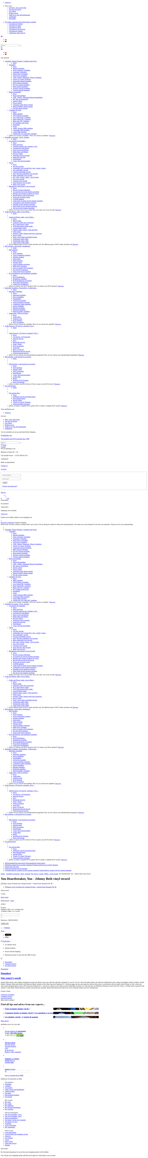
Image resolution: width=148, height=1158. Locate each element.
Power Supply (17, 103)
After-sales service (11, 1143)
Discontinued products (12, 1095)
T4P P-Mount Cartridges (20, 115)
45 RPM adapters (18, 199)
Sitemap (7, 1145)
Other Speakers (18, 261)
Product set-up (13, 13)
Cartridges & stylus (15, 110)
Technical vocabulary (7, 994)
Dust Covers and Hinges (20, 150)
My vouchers (9, 1109)
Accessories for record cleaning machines (26, 192)
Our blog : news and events (17, 8)
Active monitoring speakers (21, 255)
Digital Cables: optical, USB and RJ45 (25, 230)
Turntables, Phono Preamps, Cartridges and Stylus (21, 61)
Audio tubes (17, 317)
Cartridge (8, 1086)
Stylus (15, 126)
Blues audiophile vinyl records (22, 175)
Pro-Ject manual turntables (21, 85)
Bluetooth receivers (19, 342)
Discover (52, 135)
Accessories (8, 1088)
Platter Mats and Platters (20, 152)
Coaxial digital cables (19, 228)
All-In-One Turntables (20, 76)
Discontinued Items (19, 398)
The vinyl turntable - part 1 (13, 1116)
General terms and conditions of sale (16, 1134)
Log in (5, 482)
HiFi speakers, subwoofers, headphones (17, 246)
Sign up (3, 492)
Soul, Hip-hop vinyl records (22, 183)
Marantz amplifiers (19, 308)
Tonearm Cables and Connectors (23, 222)
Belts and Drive (18, 144)
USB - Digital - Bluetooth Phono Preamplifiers (28, 97)
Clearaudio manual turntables (22, 81)
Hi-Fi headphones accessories (22, 281)
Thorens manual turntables (21, 90)
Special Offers (17, 400)
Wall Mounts (17, 159)
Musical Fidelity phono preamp (23, 106)
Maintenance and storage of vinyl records (22, 186)
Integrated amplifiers (19, 295)
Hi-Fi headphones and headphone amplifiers (23, 273)
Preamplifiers (17, 299)
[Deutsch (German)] (6, 41)
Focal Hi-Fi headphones (20, 282)
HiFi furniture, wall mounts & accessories (18, 357)
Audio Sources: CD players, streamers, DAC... (20, 326)
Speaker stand (17, 262)
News (15, 67)
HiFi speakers (13, 250)
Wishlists (5, 928)
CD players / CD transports (21, 337)
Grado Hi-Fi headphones (21, 284)
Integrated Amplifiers (15, 291)
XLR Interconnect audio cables (23, 226)
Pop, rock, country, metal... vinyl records (26, 177)
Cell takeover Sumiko (16, 31)
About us (8, 2)
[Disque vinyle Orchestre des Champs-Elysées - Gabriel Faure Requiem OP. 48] (30, 887)
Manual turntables (18, 68)
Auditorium (12, 17)
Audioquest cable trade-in (17, 33)
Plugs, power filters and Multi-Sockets (25, 237)
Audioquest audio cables (20, 239)
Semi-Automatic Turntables (21, 70)
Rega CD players (18, 349)
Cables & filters (10, 1091)
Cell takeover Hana (15, 25)
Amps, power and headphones (14, 1089)
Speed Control (17, 101)
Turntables (12, 65)
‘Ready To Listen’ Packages (22, 79)
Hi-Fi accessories (18, 322)
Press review (9, 1141)
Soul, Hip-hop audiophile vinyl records (25, 174)
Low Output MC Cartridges (22, 117)
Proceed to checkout (7, 522)
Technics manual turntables (21, 88)
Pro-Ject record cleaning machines (24, 208)
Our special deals (10, 386)
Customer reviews (10, 964)
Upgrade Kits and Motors (21, 148)
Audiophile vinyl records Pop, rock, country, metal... (29, 168)
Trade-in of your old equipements (19, 15)
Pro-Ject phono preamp (20, 108)
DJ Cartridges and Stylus (21, 123)
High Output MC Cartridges (22, 119)
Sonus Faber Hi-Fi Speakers (22, 271)
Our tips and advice (15, 9)
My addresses (9, 1106)
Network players (18, 339)
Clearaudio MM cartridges (21, 130)
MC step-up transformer (20, 99)
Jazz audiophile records (20, 170)
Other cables (17, 232)
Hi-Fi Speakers (17, 253)
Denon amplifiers (18, 306)
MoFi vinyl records (19, 184)
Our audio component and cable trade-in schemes (20, 22)
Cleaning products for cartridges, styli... (25, 146)
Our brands (8, 1097)
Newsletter (12, 18)
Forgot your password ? (10, 486)
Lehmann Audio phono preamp (23, 105)
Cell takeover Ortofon (16, 24)
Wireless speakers (18, 257)
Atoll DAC (16, 348)
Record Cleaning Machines (21, 190)
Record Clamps (18, 154)
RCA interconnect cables (21, 224)
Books (15, 378)
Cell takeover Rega (15, 27)
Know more (4, 897)
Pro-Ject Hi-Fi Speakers (20, 270)
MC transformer (10, 1127)
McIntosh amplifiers (19, 310)
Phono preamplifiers (11, 1118)
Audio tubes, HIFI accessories (18, 313)
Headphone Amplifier (20, 279)
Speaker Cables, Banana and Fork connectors (27, 233)
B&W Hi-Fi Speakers (20, 266)
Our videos (12, 11)
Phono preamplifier (15, 92)
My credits (8, 1104)
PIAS (12, 901)
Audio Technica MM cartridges (23, 128)
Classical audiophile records (22, 172)
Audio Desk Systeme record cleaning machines (28, 201)
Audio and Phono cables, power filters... (17, 212)
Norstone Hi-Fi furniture (20, 380)
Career (7, 1140)
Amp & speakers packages (21, 264)
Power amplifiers (18, 297)
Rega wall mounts (18, 382)
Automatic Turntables (20, 72)
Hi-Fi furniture (17, 320)
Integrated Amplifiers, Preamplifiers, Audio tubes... (21, 288)
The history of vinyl (11, 1122)
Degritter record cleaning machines (24, 204)
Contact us (4, 466)
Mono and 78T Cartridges (21, 121)
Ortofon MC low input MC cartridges (25, 134)
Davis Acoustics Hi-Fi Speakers (23, 268)
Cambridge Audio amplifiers (22, 304)
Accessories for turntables (17, 141)
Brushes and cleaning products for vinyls (26, 193)
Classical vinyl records (20, 181)
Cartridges (8, 1123)
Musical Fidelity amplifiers (21, 311)
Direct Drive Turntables (20, 74)
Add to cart (5, 924)
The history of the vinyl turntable (15, 1120)
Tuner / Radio (17, 344)
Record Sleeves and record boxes (23, 195)
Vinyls (11, 163)
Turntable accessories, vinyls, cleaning (17, 137)
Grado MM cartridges (20, 132)
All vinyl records (18, 166)
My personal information (13, 1107)
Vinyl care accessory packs (21, 197)
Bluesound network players (21, 351)
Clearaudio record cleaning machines (24, 203)
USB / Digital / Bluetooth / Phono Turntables (27, 77)
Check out (4, 514)
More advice (5, 1021)
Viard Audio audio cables (21, 242)
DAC (14, 340)
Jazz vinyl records (18, 179)
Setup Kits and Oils (19, 157)
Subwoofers (17, 259)
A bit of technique (10, 1125)
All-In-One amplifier (19, 300)
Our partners (9, 1138)
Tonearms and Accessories (21, 155)
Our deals (8, 1093)
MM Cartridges (18, 114)
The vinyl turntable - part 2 (13, 1114)
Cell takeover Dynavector (17, 29)
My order (8, 1102)
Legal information (10, 1132)
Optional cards (17, 319)
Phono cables (17, 221)
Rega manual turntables (20, 86)
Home (3, 874)
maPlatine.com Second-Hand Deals (24, 397)
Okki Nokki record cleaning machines (25, 206)
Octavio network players (20, 353)
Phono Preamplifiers (19, 96)
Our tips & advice (10, 965)
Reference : (4, 920)
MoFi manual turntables (20, 83)
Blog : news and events (12, 419)
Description (8, 962)
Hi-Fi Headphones (19, 277)
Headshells (16, 125)
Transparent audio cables (21, 241)
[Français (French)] (6, 40)
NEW (15, 63)
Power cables (17, 235)
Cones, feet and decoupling (21, 161)
